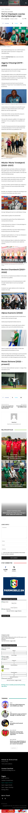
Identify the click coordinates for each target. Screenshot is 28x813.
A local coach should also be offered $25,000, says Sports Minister (7, 407)
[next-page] (5, 519)
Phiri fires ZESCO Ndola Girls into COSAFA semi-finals (17, 705)
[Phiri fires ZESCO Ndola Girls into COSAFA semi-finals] (5, 704)
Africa (11, 721)
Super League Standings (7, 787)
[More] (21, 23)
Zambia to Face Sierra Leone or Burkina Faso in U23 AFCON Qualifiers (14, 485)
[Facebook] (2, 799)
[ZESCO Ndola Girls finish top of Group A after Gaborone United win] (14, 502)
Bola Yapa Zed (13, 454)
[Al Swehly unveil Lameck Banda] (5, 723)
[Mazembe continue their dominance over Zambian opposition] (14, 446)
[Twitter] (5, 799)
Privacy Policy (4, 761)
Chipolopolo (7, 9)
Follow (14, 566)
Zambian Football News (7, 780)
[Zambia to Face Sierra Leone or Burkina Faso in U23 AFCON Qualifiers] (14, 474)
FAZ (9, 11)
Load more (13, 748)
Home (2, 9)
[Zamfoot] (2, 19)
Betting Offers (5, 789)
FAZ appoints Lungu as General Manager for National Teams (18, 714)
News (11, 11)
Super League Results (6, 785)
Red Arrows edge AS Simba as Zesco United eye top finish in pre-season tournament (18, 742)
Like (5, 566)
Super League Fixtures (7, 782)
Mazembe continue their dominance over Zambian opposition (14, 457)
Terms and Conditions (6, 763)
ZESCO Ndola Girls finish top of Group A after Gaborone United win (14, 513)
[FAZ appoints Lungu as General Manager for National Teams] (5, 714)
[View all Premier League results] (14, 646)
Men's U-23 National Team (13, 482)
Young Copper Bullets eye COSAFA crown (21, 406)
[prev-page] (2, 519)
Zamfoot (7, 18)
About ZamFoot (5, 778)
